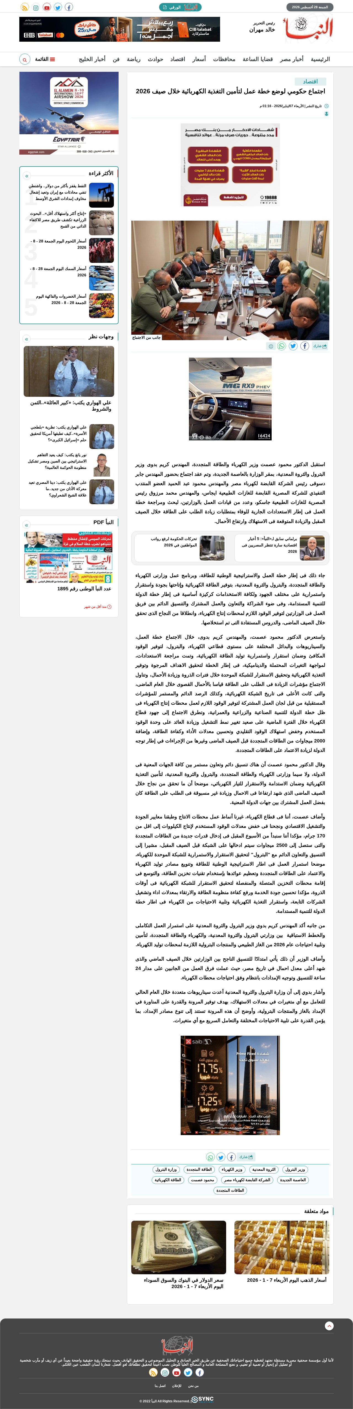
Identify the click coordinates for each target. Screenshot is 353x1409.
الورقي (175, 7)
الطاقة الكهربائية (168, 1180)
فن (116, 59)
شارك (317, 346)
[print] (271, 346)
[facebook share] (304, 346)
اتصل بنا (160, 1386)
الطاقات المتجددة (230, 1190)
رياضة (134, 59)
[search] (24, 59)
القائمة (42, 59)
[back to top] (329, 1325)
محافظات (224, 59)
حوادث (155, 59)
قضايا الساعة (258, 59)
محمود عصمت (202, 1180)
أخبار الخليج (92, 59)
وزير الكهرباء (232, 1169)
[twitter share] (293, 346)
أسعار (199, 59)
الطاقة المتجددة (199, 1169)
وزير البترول (295, 1169)
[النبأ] (307, 29)
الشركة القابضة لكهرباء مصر (247, 1180)
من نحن (193, 1386)
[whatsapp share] (281, 346)
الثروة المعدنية (264, 1169)
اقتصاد (177, 59)
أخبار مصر (292, 59)
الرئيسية (320, 59)
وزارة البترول (166, 1169)
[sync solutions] (202, 1401)
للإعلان (176, 1386)
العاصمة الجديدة (293, 1180)
